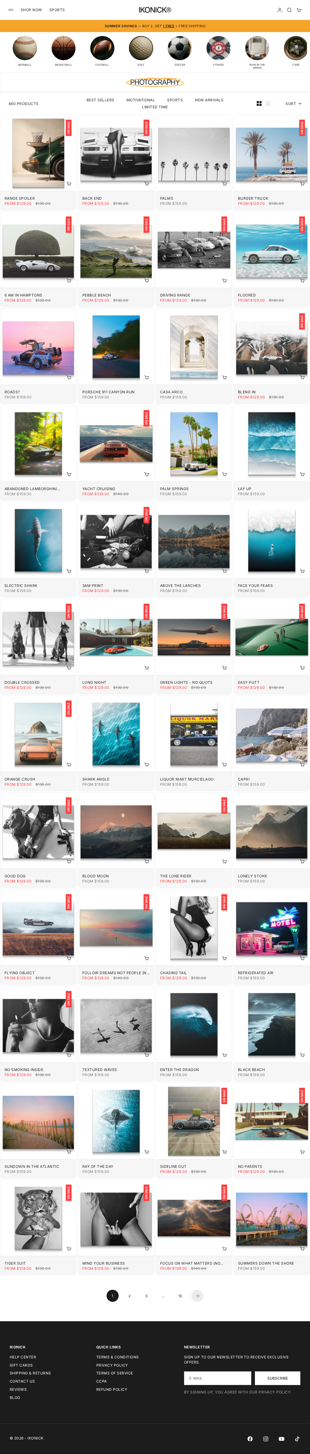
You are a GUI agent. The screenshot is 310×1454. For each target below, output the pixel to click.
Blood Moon (95, 876)
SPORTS (57, 10)
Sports (175, 100)
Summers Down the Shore (266, 1263)
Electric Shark (21, 585)
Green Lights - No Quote (186, 682)
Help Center (23, 1357)
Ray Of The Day (98, 1166)
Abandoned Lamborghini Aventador (31, 488)
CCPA (101, 1381)
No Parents (250, 1166)
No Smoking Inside (24, 1069)
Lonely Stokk (252, 876)
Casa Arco (171, 392)
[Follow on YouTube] (282, 1439)
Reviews (18, 1389)
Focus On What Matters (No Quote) (190, 1263)
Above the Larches (180, 585)
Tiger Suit (15, 1263)
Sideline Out (173, 1166)
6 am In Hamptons (23, 295)
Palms (166, 198)
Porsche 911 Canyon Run (108, 392)
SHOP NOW (31, 10)
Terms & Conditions (117, 1357)
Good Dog (15, 876)
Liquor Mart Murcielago (187, 779)
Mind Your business (103, 1263)
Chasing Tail (173, 973)
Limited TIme (155, 107)
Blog (15, 1397)
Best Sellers (100, 100)
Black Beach (251, 1069)
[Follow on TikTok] (297, 1439)
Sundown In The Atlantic (32, 1166)
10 (180, 1296)
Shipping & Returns (30, 1373)
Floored (247, 295)
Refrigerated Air (256, 973)
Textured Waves (99, 1069)
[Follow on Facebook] (250, 1439)
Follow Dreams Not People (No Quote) (115, 973)
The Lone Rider (176, 876)
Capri (243, 779)
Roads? (12, 392)
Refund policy (111, 1389)
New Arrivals (209, 100)
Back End (92, 198)
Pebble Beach (96, 295)
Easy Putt (248, 682)
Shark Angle (95, 779)
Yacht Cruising (98, 488)
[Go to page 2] (197, 1296)
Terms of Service (114, 1373)
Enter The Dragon (179, 1069)
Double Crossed (22, 682)
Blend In (247, 392)
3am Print (92, 585)
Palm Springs (174, 488)
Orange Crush (20, 779)
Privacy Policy (112, 1365)
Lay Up (245, 488)
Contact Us (22, 1381)
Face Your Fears (255, 585)
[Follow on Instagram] (266, 1439)
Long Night (94, 682)
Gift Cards (21, 1365)
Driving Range (175, 295)
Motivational (141, 100)
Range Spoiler (20, 198)
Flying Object (20, 973)
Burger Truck (253, 198)
